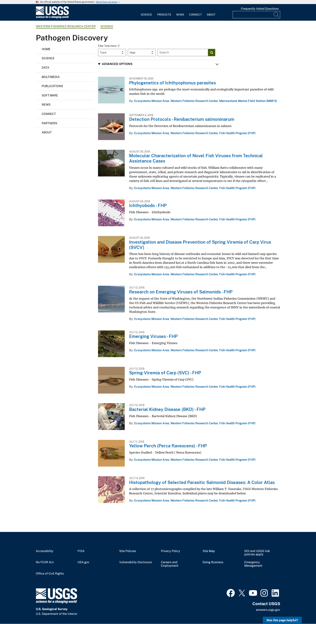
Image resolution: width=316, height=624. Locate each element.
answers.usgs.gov (268, 610)
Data (45, 67)
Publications (52, 86)
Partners (49, 123)
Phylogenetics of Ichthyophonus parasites (172, 82)
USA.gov (83, 562)
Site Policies (127, 551)
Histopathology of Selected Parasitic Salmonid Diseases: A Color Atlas (202, 482)
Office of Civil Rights (50, 573)
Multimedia (51, 77)
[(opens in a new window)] (231, 592)
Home (46, 49)
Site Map (209, 551)
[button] (158, 64)
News (180, 14)
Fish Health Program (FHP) (237, 133)
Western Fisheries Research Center (66, 26)
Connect (195, 14)
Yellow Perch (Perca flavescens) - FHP (168, 445)
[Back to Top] (303, 611)
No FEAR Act (45, 562)
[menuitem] (146, 12)
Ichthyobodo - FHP (148, 205)
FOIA (81, 551)
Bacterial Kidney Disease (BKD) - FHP (167, 409)
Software (50, 95)
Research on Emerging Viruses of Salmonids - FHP (180, 291)
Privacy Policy (170, 551)
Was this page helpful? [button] (282, 620)
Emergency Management (253, 564)
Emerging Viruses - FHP (153, 336)
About (211, 14)
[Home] (52, 17)
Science (146, 14)
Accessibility (44, 551)
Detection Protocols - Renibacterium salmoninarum (181, 119)
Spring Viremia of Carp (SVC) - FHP (165, 372)
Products (164, 14)
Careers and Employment (169, 564)
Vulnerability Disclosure (135, 562)
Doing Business (213, 562)
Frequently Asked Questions (260, 8)
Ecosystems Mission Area (151, 101)
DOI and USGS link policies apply (257, 553)
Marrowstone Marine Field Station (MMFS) (248, 101)
